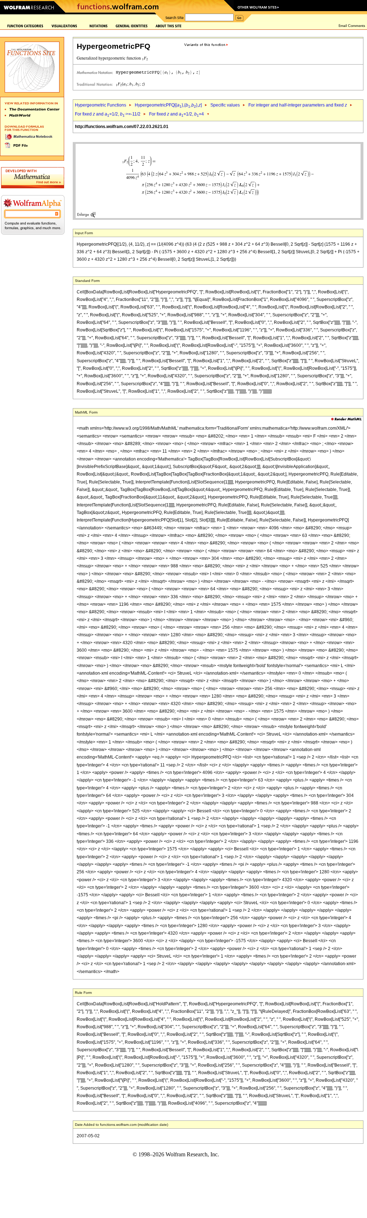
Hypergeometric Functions (100, 105)
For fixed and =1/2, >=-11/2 (107, 114)
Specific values (225, 105)
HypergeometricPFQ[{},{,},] (168, 105)
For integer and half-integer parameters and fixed (297, 105)
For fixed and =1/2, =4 (176, 114)
